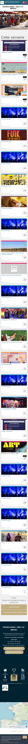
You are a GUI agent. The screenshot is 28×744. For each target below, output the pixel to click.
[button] (14, 50)
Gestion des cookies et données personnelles (10, 742)
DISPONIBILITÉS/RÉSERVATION (14, 648)
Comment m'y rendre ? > (18, 731)
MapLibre (23, 726)
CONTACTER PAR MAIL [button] (15, 652)
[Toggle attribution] (26, 726)
